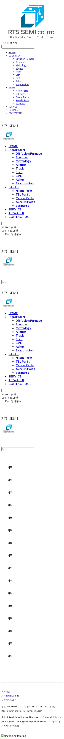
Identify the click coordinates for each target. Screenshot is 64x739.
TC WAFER (14, 109)
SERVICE (13, 106)
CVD (18, 78)
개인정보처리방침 (10, 696)
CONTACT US (15, 113)
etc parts (20, 103)
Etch (18, 74)
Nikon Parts (22, 90)
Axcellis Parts (22, 100)
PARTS (12, 87)
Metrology (21, 65)
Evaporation (22, 84)
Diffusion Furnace (25, 58)
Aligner (19, 68)
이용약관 (5, 691)
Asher (19, 81)
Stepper (20, 62)
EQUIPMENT (15, 55)
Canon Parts (22, 97)
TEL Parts (20, 93)
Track (18, 71)
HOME (12, 52)
